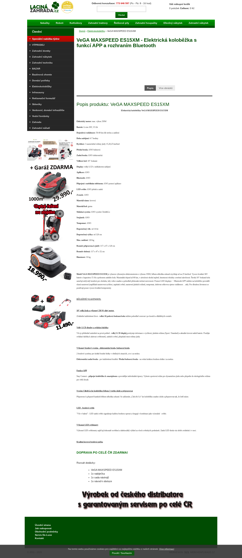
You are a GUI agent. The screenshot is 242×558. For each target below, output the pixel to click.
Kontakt (39, 538)
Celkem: (184, 8)
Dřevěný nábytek (172, 23)
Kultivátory (76, 23)
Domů (82, 31)
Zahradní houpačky (146, 23)
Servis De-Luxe (43, 535)
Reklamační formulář (43, 98)
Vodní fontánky (40, 116)
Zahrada (36, 122)
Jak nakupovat (43, 528)
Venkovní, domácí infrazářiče (48, 110)
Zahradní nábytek (198, 23)
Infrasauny (38, 92)
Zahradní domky (41, 50)
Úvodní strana (43, 525)
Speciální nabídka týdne (45, 38)
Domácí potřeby (41, 80)
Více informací (166, 549)
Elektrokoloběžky (42, 86)
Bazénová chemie (42, 74)
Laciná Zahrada (37, 2)
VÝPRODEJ (38, 45)
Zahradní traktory (98, 23)
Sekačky (45, 23)
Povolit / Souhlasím (122, 553)
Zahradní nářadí (41, 128)
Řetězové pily (121, 23)
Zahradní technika (42, 62)
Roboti (59, 23)
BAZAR (36, 68)
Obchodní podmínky (46, 531)
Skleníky (37, 104)
